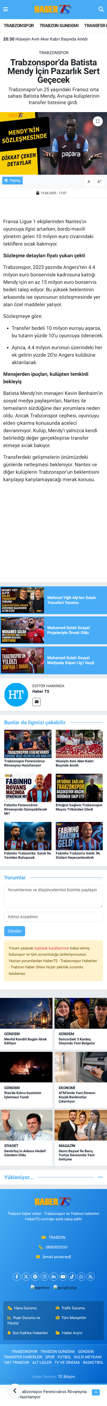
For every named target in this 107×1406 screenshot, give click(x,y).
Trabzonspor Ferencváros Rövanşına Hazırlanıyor (24, 763)
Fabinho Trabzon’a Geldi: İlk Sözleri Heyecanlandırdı (78, 855)
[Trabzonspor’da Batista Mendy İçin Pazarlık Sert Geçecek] (53, 143)
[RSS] (90, 1277)
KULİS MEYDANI (88, 1357)
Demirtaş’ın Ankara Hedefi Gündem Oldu (25, 1153)
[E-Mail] (36, 702)
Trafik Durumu (73, 1308)
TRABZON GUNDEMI (59, 25)
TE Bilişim (66, 1376)
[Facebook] (17, 1277)
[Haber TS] (16, 694)
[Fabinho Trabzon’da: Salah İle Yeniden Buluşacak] (28, 835)
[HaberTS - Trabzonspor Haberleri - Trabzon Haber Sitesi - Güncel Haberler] (53, 9)
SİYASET (11, 1146)
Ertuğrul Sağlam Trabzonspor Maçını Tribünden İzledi (79, 807)
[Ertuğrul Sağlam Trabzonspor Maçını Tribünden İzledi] (79, 787)
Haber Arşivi (72, 1333)
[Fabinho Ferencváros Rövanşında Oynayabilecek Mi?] (28, 787)
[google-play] (65, 1289)
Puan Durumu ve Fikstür (23, 1320)
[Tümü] (100, 1177)
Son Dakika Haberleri (30, 1333)
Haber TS (40, 691)
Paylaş (15, 180)
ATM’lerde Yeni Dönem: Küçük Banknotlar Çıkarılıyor (77, 1097)
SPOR (49, 1357)
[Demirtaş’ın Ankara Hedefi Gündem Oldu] (26, 1125)
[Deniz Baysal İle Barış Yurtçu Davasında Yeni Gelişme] (80, 1125)
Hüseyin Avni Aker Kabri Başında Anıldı (45, 39)
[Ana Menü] (5, 9)
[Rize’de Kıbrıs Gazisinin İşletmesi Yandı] (26, 1067)
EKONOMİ (67, 1088)
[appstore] (39, 1289)
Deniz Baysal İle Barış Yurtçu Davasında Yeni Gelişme (77, 1155)
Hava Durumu (25, 1308)
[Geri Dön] (14, 1391)
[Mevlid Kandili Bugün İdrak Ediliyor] (26, 1013)
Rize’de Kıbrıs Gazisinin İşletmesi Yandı (22, 1095)
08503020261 (57, 1247)
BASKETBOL (93, 1362)
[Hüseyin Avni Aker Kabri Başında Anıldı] (79, 743)
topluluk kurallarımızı (52, 948)
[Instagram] (44, 1277)
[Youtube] (63, 1277)
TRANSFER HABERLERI (22, 1357)
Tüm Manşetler (73, 1318)
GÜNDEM (12, 1034)
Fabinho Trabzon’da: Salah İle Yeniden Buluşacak (27, 855)
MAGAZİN (67, 1146)
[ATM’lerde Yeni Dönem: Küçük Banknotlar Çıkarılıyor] (80, 1067)
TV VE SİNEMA (67, 1362)
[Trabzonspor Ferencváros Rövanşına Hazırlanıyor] (28, 743)
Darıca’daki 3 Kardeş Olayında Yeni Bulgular (77, 1041)
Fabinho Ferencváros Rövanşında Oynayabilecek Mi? (25, 809)
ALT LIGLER (42, 1362)
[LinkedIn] (54, 1277)
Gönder (15, 931)
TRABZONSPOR (19, 25)
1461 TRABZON (16, 1362)
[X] (26, 1277)
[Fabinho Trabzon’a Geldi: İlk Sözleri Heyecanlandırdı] (79, 835)
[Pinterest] (35, 1277)
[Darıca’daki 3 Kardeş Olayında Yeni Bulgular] (80, 1013)
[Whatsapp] (81, 1277)
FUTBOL (64, 1357)
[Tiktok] (72, 1277)
